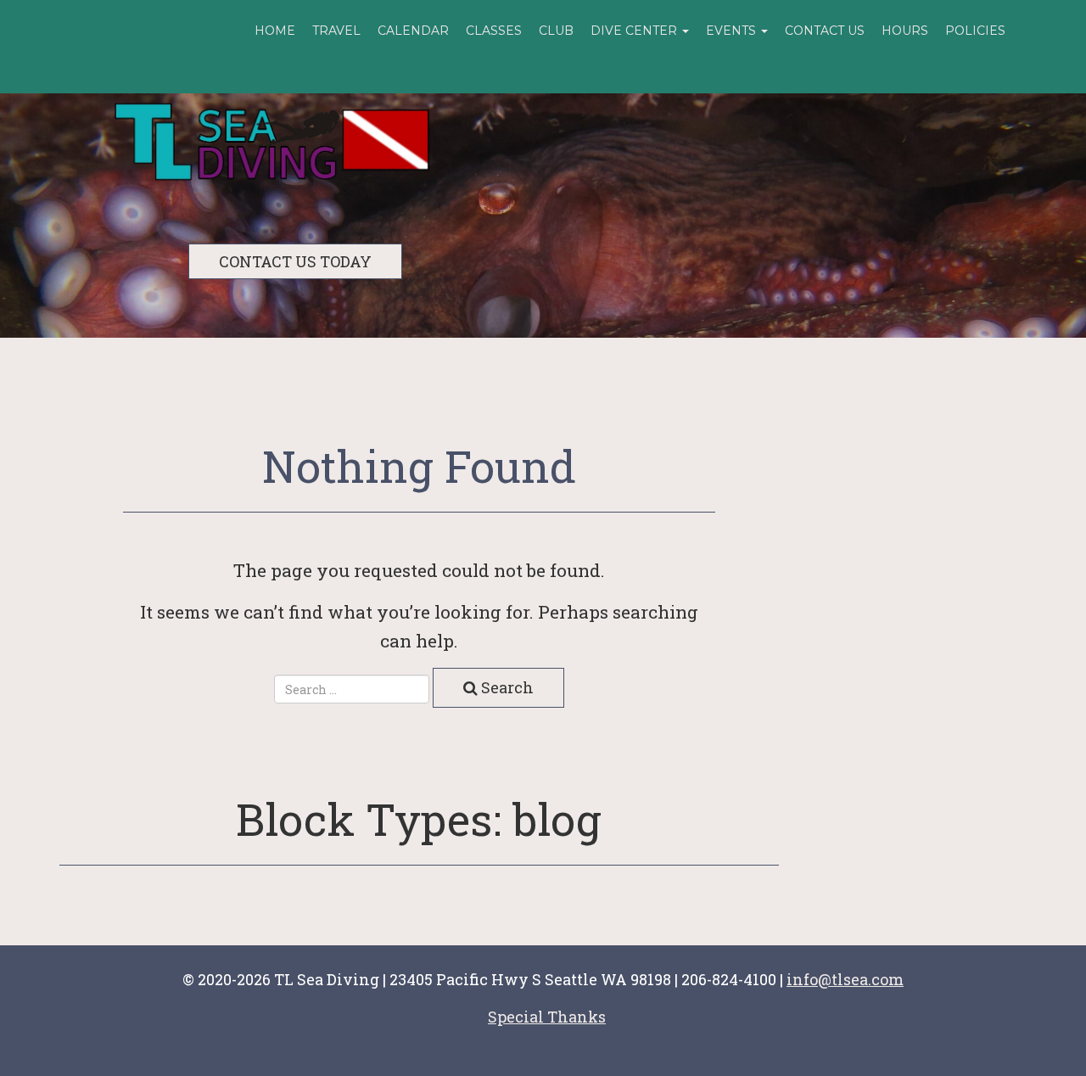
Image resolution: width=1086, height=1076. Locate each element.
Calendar (413, 30)
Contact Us (825, 30)
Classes (494, 30)
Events (732, 30)
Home (275, 30)
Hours (905, 30)
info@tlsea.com (845, 979)
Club (556, 30)
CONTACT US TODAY (295, 261)
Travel (336, 30)
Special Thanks (547, 1016)
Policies (975, 30)
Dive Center (635, 30)
